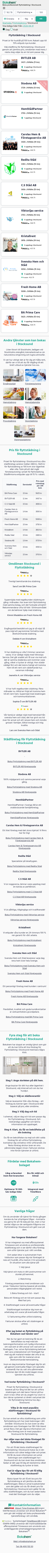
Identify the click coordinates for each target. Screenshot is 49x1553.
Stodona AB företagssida (24, 792)
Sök (41, 18)
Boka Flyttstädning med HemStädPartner (24, 813)
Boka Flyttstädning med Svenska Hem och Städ (24, 967)
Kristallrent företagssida (24, 945)
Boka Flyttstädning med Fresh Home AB (24, 991)
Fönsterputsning (33, 384)
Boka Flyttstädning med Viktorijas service (24, 915)
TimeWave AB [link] (34, 1521)
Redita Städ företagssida (24, 871)
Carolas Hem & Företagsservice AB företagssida (24, 847)
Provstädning (9, 421)
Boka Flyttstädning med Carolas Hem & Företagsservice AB (24, 840)
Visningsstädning (22, 440)
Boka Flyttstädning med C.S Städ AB (24, 892)
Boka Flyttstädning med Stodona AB (24, 787)
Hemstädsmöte (32, 402)
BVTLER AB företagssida (24, 766)
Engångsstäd (9, 384)
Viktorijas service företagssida (24, 920)
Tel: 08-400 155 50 (24, 1546)
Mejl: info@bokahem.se (24, 1541)
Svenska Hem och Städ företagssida (25, 973)
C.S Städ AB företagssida (24, 897)
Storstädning (31, 421)
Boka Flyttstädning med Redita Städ (24, 866)
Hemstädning (9, 402)
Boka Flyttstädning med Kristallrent (24, 940)
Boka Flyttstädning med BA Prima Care (24, 1017)
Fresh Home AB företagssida (24, 996)
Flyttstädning (19, 23)
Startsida (7, 23)
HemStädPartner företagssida (24, 818)
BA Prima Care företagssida (25, 1022)
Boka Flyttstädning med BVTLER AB (25, 761)
